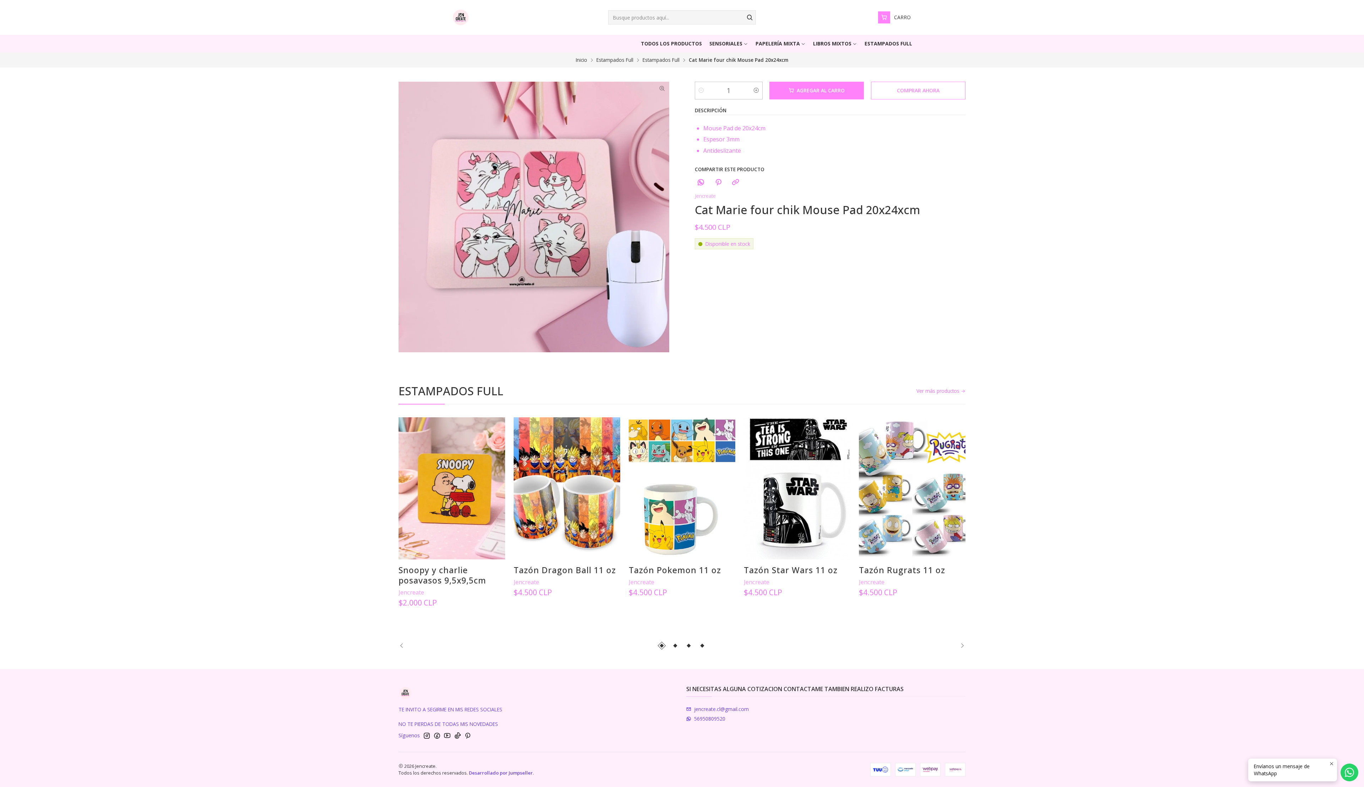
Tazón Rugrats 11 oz (902, 570)
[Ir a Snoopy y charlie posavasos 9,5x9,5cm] (452, 488)
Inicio (581, 60)
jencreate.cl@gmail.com (721, 709)
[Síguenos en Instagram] (426, 735)
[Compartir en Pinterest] (718, 182)
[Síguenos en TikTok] (457, 735)
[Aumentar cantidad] (756, 90)
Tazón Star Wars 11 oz (791, 570)
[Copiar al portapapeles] (736, 182)
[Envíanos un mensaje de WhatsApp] (1349, 772)
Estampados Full (614, 60)
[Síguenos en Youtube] (447, 735)
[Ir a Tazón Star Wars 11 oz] (797, 488)
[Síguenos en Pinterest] (467, 735)
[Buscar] (750, 17)
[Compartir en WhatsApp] (701, 182)
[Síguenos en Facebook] (436, 735)
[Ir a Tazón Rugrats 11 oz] (912, 488)
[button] (662, 646)
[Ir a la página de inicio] (461, 17)
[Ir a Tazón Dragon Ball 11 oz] (567, 488)
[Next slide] (960, 645)
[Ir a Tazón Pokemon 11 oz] (682, 488)
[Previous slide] (404, 645)
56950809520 (709, 718)
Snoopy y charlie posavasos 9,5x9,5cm (442, 575)
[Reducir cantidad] (701, 90)
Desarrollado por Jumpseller (501, 773)
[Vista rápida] (411, 488)
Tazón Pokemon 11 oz (675, 570)
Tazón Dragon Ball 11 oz (565, 570)
